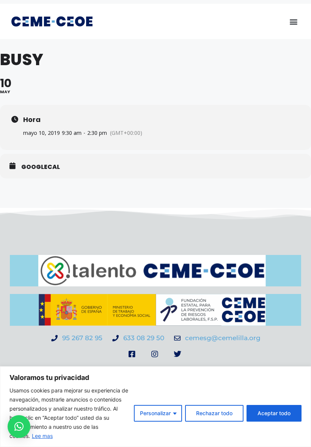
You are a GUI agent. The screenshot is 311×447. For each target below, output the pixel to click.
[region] (155, 406)
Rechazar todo (214, 413)
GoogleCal (40, 167)
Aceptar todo (274, 413)
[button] (293, 21)
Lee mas (42, 436)
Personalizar (155, 413)
